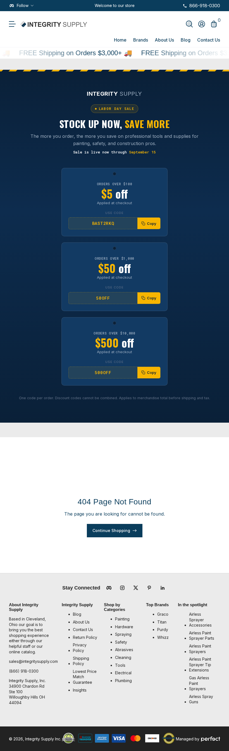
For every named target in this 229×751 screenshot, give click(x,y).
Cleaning (123, 657)
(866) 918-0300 (24, 671)
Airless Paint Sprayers (200, 649)
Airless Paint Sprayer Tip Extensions (200, 664)
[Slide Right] (139, 5)
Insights (80, 690)
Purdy (162, 629)
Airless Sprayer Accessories (200, 619)
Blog (185, 40)
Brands (140, 40)
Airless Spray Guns (201, 699)
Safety (121, 642)
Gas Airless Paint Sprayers (199, 683)
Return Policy (85, 637)
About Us (164, 40)
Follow (22, 5)
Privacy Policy (80, 647)
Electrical (123, 672)
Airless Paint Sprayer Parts (201, 635)
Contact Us (208, 40)
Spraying (123, 634)
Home (120, 40)
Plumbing (123, 680)
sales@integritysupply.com (33, 661)
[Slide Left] (90, 5)
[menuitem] (85, 614)
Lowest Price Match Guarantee (85, 677)
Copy (151, 223)
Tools (120, 665)
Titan (161, 622)
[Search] (189, 24)
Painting (122, 619)
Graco (162, 614)
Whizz (163, 637)
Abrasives (124, 649)
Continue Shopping (111, 530)
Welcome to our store (115, 5)
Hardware (124, 626)
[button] (189, 24)
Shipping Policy (81, 661)
